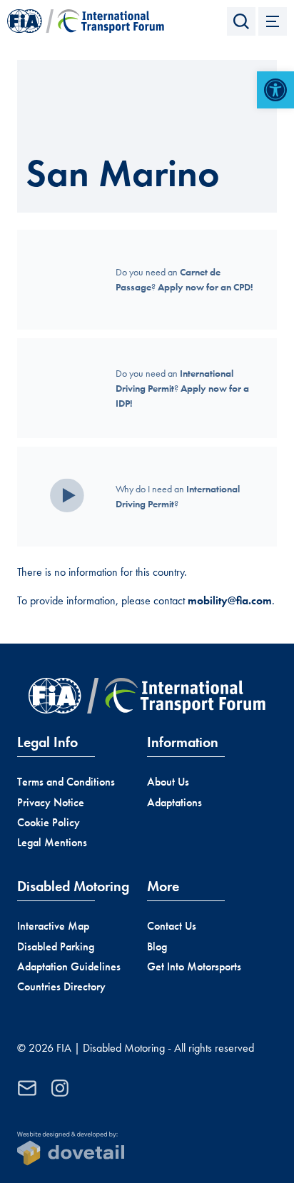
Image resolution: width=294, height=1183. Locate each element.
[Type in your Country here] (241, 21)
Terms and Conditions (66, 781)
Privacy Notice (50, 802)
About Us (168, 781)
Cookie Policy (48, 822)
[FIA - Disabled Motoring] (85, 21)
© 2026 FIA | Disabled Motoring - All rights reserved (135, 1047)
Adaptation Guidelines (69, 966)
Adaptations (174, 802)
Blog (157, 946)
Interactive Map (53, 925)
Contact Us (171, 925)
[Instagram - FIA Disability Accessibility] (60, 1088)
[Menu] (272, 21)
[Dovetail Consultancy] (70, 1149)
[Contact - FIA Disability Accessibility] (27, 1088)
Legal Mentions (52, 842)
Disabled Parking (55, 946)
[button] (275, 89)
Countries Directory (61, 986)
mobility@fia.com (230, 600)
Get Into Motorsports (194, 966)
